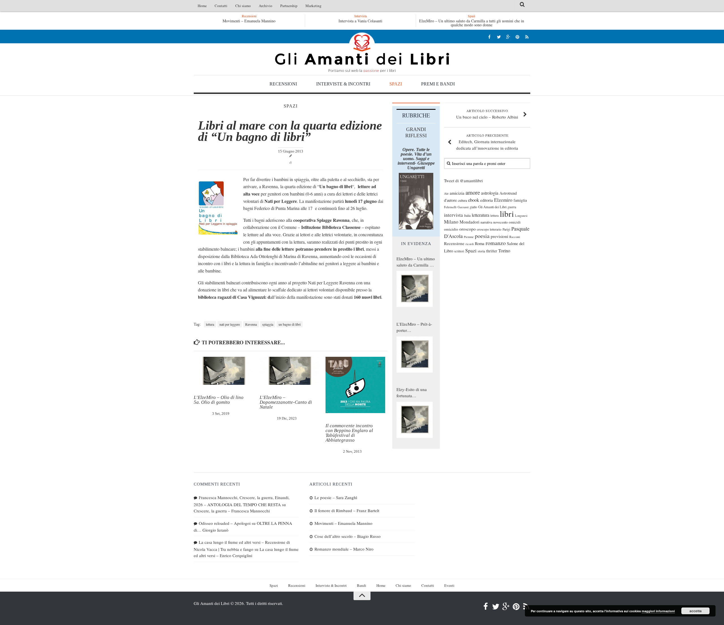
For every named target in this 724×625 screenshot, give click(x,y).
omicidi (515, 222)
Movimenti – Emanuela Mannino (249, 20)
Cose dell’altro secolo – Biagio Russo (347, 536)
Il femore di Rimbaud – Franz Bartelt (346, 510)
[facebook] (489, 36)
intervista (453, 215)
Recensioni (283, 83)
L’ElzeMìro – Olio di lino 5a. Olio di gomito (219, 400)
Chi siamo (243, 5)
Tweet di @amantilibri (463, 180)
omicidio (451, 229)
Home (202, 5)
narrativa (486, 222)
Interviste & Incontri (343, 83)
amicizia (457, 193)
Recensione (454, 243)
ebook (473, 200)
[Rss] (526, 36)
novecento (500, 222)
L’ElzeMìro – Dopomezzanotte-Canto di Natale (286, 402)
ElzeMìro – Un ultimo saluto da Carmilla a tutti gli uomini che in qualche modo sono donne (471, 22)
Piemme (469, 237)
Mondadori (469, 222)
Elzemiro (503, 200)
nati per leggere (229, 324)
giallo (473, 207)
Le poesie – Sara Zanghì (335, 497)
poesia (482, 236)
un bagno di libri (290, 324)
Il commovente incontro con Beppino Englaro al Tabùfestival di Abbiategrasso (349, 433)
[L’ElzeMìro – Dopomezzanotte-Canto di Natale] (289, 371)
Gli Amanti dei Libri (362, 52)
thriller (491, 251)
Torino (504, 251)
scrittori (459, 251)
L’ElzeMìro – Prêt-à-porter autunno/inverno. (414, 327)
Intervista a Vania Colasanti (360, 20)
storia (481, 251)
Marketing (313, 5)
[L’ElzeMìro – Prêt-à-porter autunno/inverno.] (415, 354)
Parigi (506, 229)
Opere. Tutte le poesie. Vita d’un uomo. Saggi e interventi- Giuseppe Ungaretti (416, 158)
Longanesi (521, 216)
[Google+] (508, 36)
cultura (462, 200)
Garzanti (463, 207)
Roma (479, 243)
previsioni (499, 236)
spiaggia (267, 324)
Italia (467, 215)
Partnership (289, 5)
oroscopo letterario (489, 229)
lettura (210, 324)
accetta (695, 610)
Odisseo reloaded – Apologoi (225, 523)
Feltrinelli (450, 207)
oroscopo (467, 229)
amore (473, 192)
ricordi (470, 244)
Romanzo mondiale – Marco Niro (344, 549)
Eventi (449, 585)
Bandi (361, 585)
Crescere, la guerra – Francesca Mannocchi (232, 511)
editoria (486, 200)
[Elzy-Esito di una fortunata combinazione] (415, 420)
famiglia (520, 200)
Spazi (395, 83)
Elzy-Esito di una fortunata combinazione (412, 392)
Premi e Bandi (438, 83)
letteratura (480, 215)
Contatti (221, 5)
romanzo (496, 243)
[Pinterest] (517, 36)
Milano (451, 221)
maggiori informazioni (658, 611)
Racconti (514, 237)
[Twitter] (498, 36)
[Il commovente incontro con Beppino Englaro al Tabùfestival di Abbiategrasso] (355, 385)
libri (507, 213)
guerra (512, 207)
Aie (446, 193)
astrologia (489, 193)
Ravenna (251, 324)
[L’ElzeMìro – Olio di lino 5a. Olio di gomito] (223, 371)
